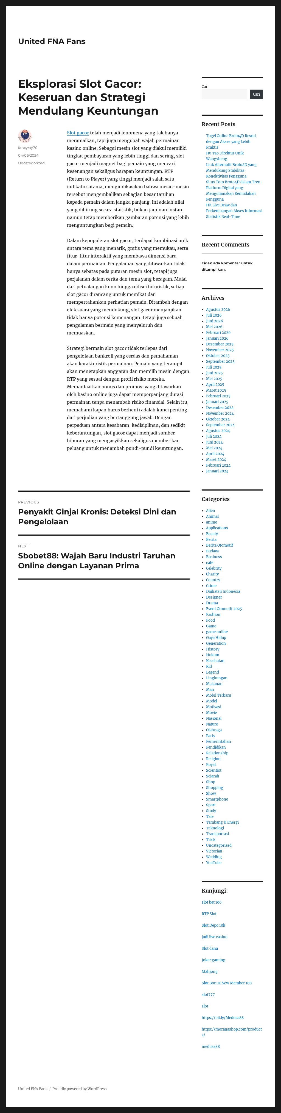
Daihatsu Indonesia (223, 591)
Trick (210, 839)
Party (210, 735)
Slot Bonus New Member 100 (227, 983)
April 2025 (215, 384)
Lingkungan (216, 678)
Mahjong (210, 971)
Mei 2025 (214, 378)
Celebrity (213, 568)
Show (211, 793)
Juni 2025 (214, 373)
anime (211, 522)
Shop (210, 782)
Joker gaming (213, 960)
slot (205, 1006)
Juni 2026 (214, 321)
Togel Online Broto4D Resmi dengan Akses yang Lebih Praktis (231, 142)
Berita (211, 539)
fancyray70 (28, 147)
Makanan (214, 684)
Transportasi (217, 834)
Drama (212, 603)
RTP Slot (209, 914)
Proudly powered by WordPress (79, 1089)
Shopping (214, 787)
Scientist (213, 770)
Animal (212, 516)
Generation (216, 643)
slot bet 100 (211, 902)
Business (214, 557)
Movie (211, 712)
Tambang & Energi (222, 822)
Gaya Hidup (216, 637)
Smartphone (217, 799)
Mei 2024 (214, 448)
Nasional (213, 718)
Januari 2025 (217, 402)
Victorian (214, 851)
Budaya (212, 551)
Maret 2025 (216, 390)
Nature (212, 724)
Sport (211, 805)
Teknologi (215, 828)
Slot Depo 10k (213, 925)
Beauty (212, 533)
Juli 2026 (214, 315)
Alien (210, 510)
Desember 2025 (220, 344)
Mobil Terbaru (218, 695)
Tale (209, 816)
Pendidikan (216, 747)
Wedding (214, 857)
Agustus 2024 (218, 430)
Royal (211, 764)
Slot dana (210, 948)
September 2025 (220, 361)
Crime (211, 585)
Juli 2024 (213, 436)
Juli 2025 (213, 367)
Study (211, 811)
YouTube (213, 862)
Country (213, 580)
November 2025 (220, 350)
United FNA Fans (51, 41)
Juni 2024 (214, 442)
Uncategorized (31, 163)
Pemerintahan (218, 741)
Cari (205, 86)
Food (210, 620)
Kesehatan (215, 660)
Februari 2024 (218, 465)
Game (211, 626)
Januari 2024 (217, 471)
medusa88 (211, 1046)
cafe (209, 562)
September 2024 (220, 425)
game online (217, 632)
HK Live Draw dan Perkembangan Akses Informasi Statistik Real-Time (234, 211)
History (212, 649)
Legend (212, 672)
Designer (214, 597)
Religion (213, 759)
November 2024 (220, 413)
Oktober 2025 (218, 355)
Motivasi (213, 707)
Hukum (212, 655)
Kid (209, 666)
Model (211, 701)
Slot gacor (78, 132)
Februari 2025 (218, 396)
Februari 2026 (218, 332)
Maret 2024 (216, 459)
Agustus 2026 (218, 309)
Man (210, 689)
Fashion (213, 614)
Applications (217, 528)
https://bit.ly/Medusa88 (223, 1017)
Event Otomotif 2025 (224, 609)
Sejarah (212, 776)
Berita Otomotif (219, 545)
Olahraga (214, 730)
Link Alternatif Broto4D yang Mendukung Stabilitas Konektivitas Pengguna (231, 170)
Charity (212, 574)
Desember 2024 (220, 407)
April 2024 (215, 454)
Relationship (217, 753)
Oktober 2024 (218, 419)
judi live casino (214, 937)
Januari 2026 (217, 338)
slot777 (208, 994)
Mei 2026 (214, 327)
